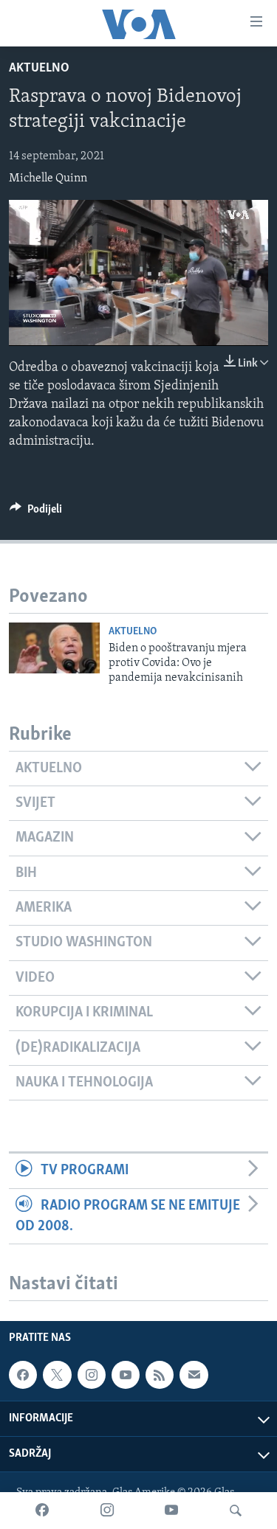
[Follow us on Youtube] (126, 1375)
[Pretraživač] (235, 1510)
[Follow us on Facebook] (23, 1375)
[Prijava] (193, 1375)
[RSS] (160, 1375)
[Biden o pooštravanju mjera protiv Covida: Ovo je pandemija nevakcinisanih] (54, 648)
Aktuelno (39, 68)
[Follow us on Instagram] (92, 1375)
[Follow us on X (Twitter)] (57, 1375)
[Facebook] (42, 1510)
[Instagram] (107, 1510)
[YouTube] (171, 1510)
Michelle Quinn (48, 178)
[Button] (36, 513)
